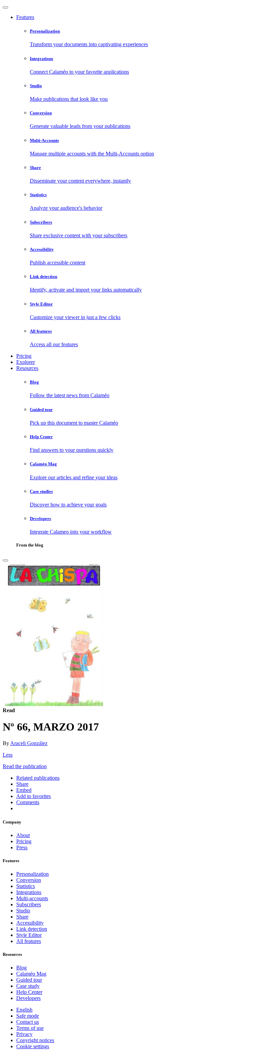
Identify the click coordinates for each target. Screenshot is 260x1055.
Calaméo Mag (31, 974)
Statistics (25, 886)
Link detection (31, 929)
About (23, 835)
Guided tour (29, 980)
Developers (28, 998)
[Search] (5, 560)
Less (8, 755)
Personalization (32, 874)
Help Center (29, 992)
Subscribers (28, 904)
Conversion (28, 880)
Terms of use (30, 1028)
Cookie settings (32, 1046)
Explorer (25, 362)
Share (22, 917)
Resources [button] (27, 368)
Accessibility (30, 923)
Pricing (23, 356)
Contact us (27, 1022)
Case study (28, 986)
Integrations (28, 892)
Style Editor (29, 935)
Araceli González (28, 743)
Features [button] (25, 17)
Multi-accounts (32, 898)
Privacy (24, 1034)
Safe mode (27, 1016)
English (24, 1010)
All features (28, 941)
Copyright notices (35, 1040)
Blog (21, 967)
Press (21, 847)
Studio (23, 910)
